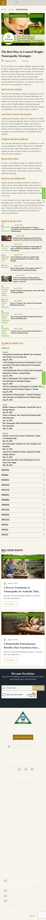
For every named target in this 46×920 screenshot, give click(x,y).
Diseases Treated (23, 813)
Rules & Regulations (24, 840)
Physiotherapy (23, 801)
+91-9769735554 (14, 891)
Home (23, 785)
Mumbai (24, 861)
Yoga (24, 805)
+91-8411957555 (14, 896)
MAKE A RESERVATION (23, 737)
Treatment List (44, 378)
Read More (10, 604)
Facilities (23, 828)
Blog (23, 836)
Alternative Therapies (23, 809)
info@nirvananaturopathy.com (19, 901)
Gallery (24, 832)
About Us (23, 789)
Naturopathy (23, 793)
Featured (23, 848)
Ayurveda (23, 797)
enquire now (44, 193)
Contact (24, 844)
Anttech (32, 916)
